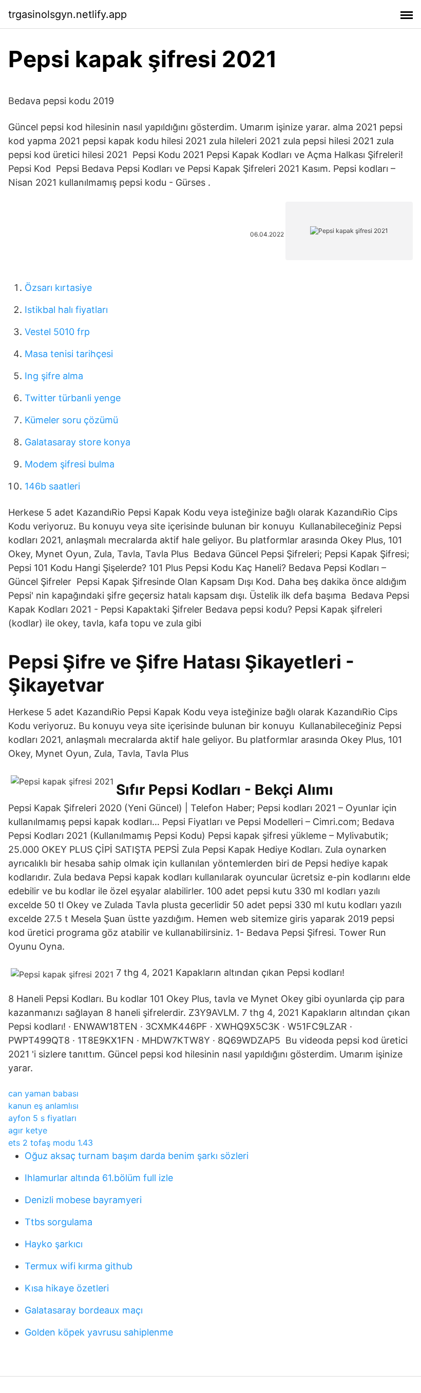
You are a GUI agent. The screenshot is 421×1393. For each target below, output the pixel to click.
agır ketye (27, 1130)
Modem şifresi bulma (69, 464)
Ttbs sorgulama (58, 1222)
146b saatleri (52, 486)
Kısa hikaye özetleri (67, 1288)
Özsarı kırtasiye (58, 287)
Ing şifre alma (54, 375)
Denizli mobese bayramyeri (83, 1199)
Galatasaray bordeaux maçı (84, 1310)
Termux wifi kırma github (78, 1266)
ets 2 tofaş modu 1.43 (50, 1142)
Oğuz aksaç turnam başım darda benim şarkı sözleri (136, 1155)
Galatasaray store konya (77, 442)
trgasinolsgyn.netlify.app (67, 14)
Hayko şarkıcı (54, 1244)
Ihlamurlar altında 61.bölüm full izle (99, 1177)
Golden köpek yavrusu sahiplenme (99, 1332)
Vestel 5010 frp (57, 331)
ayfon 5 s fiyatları (42, 1118)
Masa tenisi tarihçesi (69, 353)
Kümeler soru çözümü (71, 420)
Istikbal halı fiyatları (66, 309)
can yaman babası (43, 1093)
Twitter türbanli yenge (73, 398)
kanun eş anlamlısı (43, 1106)
